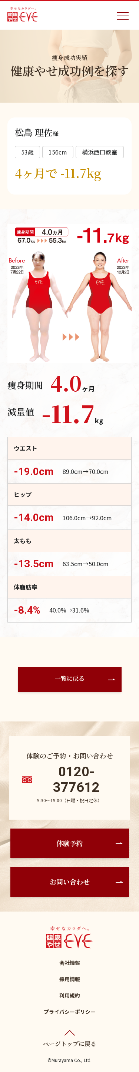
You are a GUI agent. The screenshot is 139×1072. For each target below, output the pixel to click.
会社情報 (69, 962)
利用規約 (69, 995)
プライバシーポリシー (70, 1011)
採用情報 (69, 979)
